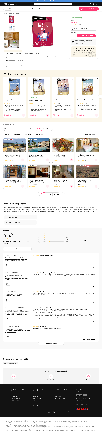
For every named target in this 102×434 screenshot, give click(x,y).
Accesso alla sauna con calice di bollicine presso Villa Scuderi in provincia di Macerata (37, 182)
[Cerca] (70, 4)
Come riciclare (14, 403)
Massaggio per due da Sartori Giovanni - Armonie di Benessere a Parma (61, 182)
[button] (22, 31)
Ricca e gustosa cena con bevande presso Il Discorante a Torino (61, 155)
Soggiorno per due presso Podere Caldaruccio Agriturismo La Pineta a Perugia (37, 156)
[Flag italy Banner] (79, 409)
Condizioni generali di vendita (55, 411)
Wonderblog (36, 405)
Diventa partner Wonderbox (61, 393)
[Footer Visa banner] (77, 395)
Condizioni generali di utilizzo (69, 411)
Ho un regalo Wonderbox (90, 8)
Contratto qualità (37, 393)
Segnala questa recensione (89, 267)
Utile (9, 265)
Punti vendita (36, 403)
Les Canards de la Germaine (13, 295)
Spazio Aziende (67, 8)
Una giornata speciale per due (13, 100)
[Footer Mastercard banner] (81, 395)
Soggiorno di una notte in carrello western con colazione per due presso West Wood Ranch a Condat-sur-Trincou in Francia (17, 313)
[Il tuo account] (90, 4)
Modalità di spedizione (16, 398)
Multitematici (12, 13)
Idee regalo (30, 8)
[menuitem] (8, 134)
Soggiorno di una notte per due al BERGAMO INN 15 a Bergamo (86, 155)
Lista (40, 128)
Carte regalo (42, 8)
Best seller (18, 8)
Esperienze (55, 8)
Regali (5, 13)
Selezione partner (37, 398)
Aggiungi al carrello (87, 35)
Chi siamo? (35, 396)
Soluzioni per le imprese (60, 398)
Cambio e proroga (15, 400)
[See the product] (23, 115)
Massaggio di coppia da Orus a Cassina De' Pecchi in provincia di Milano (13, 181)
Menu (9, 8)
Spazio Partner (58, 396)
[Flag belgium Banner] (81, 409)
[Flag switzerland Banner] (83, 409)
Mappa (49, 128)
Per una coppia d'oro (35, 100)
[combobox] (16, 128)
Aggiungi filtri (40, 134)
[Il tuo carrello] (96, 4)
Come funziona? (15, 396)
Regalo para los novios (10, 363)
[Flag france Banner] (77, 409)
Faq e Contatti (14, 393)
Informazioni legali (43, 411)
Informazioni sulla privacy (32, 411)
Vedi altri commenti (51, 343)
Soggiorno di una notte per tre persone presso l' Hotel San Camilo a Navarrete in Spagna (16, 278)
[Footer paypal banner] (85, 395)
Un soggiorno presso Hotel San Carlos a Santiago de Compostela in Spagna (16, 260)
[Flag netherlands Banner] (85, 409)
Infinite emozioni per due (61, 100)
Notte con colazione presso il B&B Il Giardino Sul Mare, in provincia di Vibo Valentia (12, 156)
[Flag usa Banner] (87, 409)
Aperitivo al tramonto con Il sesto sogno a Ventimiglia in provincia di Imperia (86, 182)
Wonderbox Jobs (37, 400)
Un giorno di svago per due (85, 100)
